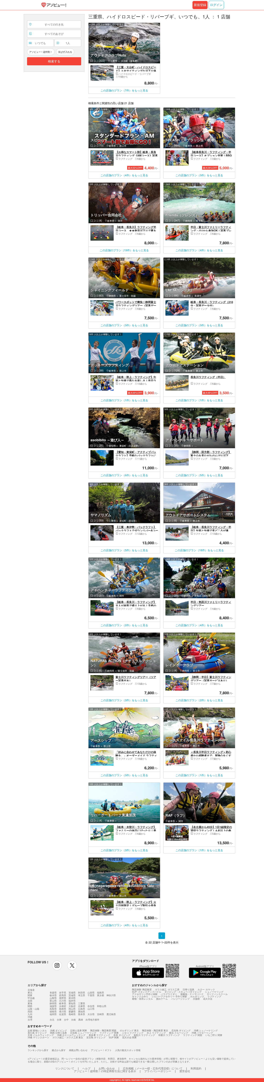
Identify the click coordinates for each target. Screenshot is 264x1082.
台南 (73, 1019)
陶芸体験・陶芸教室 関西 (103, 1030)
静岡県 (53, 1003)
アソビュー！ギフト (101, 1050)
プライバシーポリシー (157, 1071)
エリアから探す (37, 985)
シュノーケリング (214, 991)
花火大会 (207, 998)
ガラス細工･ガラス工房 (167, 989)
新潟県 (72, 997)
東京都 (100, 995)
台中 (66, 1019)
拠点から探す (59, 1050)
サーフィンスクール (217, 994)
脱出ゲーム (162, 998)
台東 (59, 1019)
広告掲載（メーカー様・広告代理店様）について (152, 1068)
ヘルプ (86, 1068)
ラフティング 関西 (192, 1035)
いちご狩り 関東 (213, 1035)
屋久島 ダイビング (37, 1032)
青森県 (53, 992)
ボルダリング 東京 (129, 1030)
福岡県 (53, 1014)
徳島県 (53, 1011)
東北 (30, 992)
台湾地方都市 (92, 1019)
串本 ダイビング (121, 1035)
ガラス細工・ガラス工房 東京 (67, 1037)
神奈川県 (111, 995)
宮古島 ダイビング (96, 1037)
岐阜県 (62, 1003)
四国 (30, 1011)
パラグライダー (169, 994)
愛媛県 (72, 1011)
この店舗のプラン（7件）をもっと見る (124, 90)
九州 (30, 1014)
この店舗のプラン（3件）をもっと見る (199, 175)
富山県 (53, 1000)
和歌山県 (101, 1006)
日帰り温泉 (188, 989)
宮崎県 (100, 1014)
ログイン (216, 5)
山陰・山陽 (33, 1009)
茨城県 (72, 995)
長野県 (62, 997)
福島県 (100, 992)
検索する (54, 61)
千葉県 (91, 995)
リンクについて (64, 1068)
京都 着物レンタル (37, 1030)
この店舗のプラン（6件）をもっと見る (124, 475)
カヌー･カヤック (206, 989)
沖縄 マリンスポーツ (38, 1037)
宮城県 (72, 992)
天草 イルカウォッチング (41, 1035)
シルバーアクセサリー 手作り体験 (169, 996)
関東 (30, 995)
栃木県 (53, 995)
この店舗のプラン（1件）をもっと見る (124, 400)
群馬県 (62, 995)
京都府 (62, 1006)
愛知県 (72, 1003)
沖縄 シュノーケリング (206, 1030)
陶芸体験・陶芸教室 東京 (155, 1030)
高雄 (80, 1019)
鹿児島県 (111, 1014)
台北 (52, 1019)
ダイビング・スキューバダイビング (183, 991)
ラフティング (214, 996)
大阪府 (72, 1006)
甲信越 (31, 998)
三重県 (81, 1003)
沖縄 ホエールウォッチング (71, 1035)
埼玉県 (81, 995)
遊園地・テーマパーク (192, 994)
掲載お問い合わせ (78, 1050)
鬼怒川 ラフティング (144, 1035)
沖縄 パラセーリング (202, 1032)
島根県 (62, 1008)
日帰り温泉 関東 (78, 1030)
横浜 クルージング (178, 1032)
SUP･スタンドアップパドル (146, 991)
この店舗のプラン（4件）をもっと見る (124, 175)
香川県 (62, 1011)
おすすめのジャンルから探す (149, 985)
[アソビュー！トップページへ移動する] (53, 5)
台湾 (30, 1019)
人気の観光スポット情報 (128, 1050)
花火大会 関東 (129, 1037)
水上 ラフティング (156, 1032)
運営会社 (184, 1071)
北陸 (30, 1000)
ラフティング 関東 (109, 1032)
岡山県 (72, 1008)
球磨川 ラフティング (169, 1035)
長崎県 (72, 1014)
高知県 (81, 1011)
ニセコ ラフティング (132, 1032)
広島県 (81, 1008)
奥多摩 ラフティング (99, 1035)
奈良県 (91, 1006)
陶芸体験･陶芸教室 (142, 989)
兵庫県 (81, 1006)
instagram (57, 965)
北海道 (31, 990)
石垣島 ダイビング (181, 1030)
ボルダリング (197, 996)
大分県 (91, 1014)
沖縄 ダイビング (58, 1030)
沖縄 (30, 1017)
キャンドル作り (140, 996)
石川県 (62, 1000)
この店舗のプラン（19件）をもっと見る (124, 250)
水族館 (196, 998)
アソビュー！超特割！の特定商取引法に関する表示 (105, 1071)
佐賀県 (62, 1014)
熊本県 (81, 1014)
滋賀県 (53, 1006)
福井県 (72, 1000)
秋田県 (81, 992)
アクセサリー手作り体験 (145, 994)
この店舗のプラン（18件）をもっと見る (199, 550)
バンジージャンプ (180, 998)
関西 (30, 1006)
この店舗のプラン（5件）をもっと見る (199, 475)
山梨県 (53, 997)
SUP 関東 (114, 1037)
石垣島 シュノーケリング (83, 1032)
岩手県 (62, 992)
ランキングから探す (38, 1050)
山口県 (91, 1008)
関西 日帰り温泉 (58, 1032)
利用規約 (196, 1068)
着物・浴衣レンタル (142, 998)
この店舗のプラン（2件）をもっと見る (124, 625)
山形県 (91, 992)
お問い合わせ (107, 1068)
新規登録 (200, 5)
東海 (30, 1003)
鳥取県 (53, 1008)
